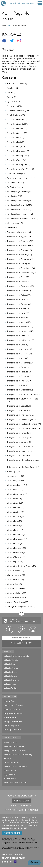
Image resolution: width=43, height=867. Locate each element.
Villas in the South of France (19, 566)
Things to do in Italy (15, 317)
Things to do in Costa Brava (19, 268)
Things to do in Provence (18, 376)
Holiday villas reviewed (17, 209)
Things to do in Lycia (16, 344)
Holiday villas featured (17, 205)
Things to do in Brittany (17, 254)
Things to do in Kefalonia (18, 326)
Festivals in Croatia (15, 124)
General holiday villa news (18, 178)
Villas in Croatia (14, 503)
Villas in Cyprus (11, 668)
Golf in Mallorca (14, 182)
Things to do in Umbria (17, 442)
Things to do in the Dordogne (20, 419)
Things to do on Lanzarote (18, 446)
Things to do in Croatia (17, 281)
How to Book (10, 701)
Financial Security (12, 709)
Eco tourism (12, 106)
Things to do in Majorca (17, 349)
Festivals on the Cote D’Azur (19, 169)
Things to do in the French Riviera (22, 424)
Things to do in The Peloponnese (21, 428)
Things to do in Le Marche (18, 340)
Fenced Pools (10, 778)
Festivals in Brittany (15, 119)
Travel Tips (11, 471)
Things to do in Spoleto (17, 410)
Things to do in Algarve (17, 236)
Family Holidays (14, 115)
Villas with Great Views (14, 746)
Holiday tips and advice (17, 200)
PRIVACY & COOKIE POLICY (13, 858)
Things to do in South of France (21, 394)
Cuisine (10, 92)
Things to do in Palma (16, 367)
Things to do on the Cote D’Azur (21, 467)
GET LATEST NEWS (21, 643)
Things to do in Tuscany (17, 437)
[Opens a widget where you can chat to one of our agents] (34, 863)
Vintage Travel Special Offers (19, 606)
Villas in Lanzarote (15, 539)
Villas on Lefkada (14, 588)
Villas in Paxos (13, 543)
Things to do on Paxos (17, 455)
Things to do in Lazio (16, 335)
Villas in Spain (13, 561)
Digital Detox (10, 774)
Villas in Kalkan (13, 530)
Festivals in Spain (14, 160)
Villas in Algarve (14, 480)
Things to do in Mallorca (18, 353)
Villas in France (13, 507)
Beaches (10, 88)
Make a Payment (11, 725)
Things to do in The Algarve (19, 415)
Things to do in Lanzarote (18, 331)
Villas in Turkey (13, 570)
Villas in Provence (15, 552)
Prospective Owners (13, 721)
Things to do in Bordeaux (18, 250)
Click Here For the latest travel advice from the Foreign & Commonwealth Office (20, 848)
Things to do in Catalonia (18, 259)
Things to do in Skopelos (18, 389)
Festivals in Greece (15, 133)
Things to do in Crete (16, 277)
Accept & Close (12, 833)
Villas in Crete (13, 498)
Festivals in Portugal (16, 155)
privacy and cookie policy (14, 828)
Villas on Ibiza (13, 584)
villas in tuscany (14, 575)
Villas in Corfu (13, 489)
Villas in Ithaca (13, 525)
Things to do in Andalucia (18, 241)
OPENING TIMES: (14, 620)
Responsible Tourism (13, 713)
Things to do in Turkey (17, 433)
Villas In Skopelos (14, 557)
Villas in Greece (14, 516)
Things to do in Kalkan (17, 322)
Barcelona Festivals (15, 83)
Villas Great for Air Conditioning (18, 754)
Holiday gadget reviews (17, 191)
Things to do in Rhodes (17, 380)
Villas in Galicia (13, 512)
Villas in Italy (12, 521)
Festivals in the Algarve (17, 164)
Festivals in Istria (14, 142)
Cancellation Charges (13, 705)
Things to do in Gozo (16, 299)
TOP (21, 612)
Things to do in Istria (16, 313)
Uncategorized (13, 476)
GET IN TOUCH (21, 800)
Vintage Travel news (16, 602)
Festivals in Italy (14, 146)
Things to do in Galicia (17, 295)
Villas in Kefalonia (15, 534)
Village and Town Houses (15, 750)
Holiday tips (12, 196)
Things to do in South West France (22, 398)
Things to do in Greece (17, 304)
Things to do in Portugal (18, 371)
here (9, 25)
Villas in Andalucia (15, 485)
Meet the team (13, 223)
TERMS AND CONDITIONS (13, 855)
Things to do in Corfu (16, 263)
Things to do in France (17, 290)
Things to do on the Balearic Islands (23, 460)
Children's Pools (11, 762)
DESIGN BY (7, 862)
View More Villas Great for (15, 782)
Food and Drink (14, 173)
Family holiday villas (16, 110)
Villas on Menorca (15, 597)
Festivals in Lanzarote (16, 151)
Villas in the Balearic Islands (16, 656)
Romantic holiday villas (17, 232)
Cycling (10, 97)
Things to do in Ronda (17, 385)
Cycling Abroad (13, 101)
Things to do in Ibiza (16, 308)
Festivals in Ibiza (14, 137)
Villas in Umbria (14, 579)
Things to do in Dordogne (18, 286)
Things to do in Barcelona (18, 245)
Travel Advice (10, 717)
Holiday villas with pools (17, 214)
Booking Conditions (13, 729)
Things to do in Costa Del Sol (20, 272)
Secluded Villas (10, 742)
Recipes (10, 227)
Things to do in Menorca (18, 362)
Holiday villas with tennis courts (21, 218)
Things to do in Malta (16, 358)
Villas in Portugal (14, 548)
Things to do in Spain (16, 406)
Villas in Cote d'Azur (15, 494)
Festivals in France (15, 128)
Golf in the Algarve (15, 187)
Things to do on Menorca (18, 451)
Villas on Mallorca (15, 593)
